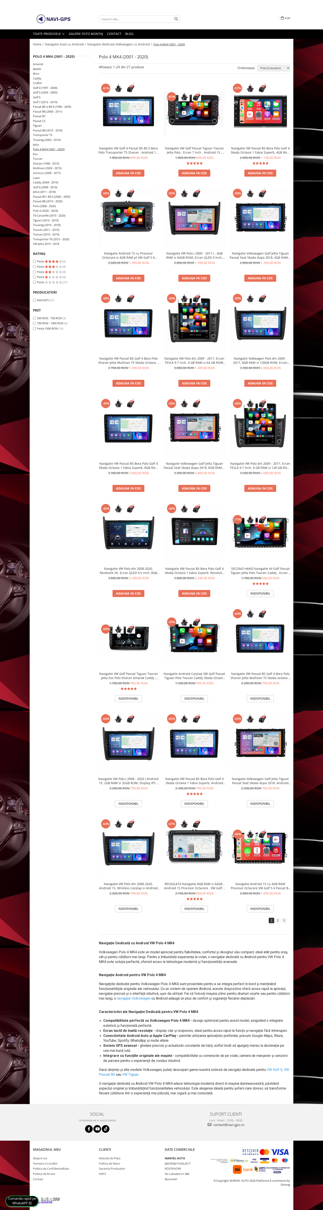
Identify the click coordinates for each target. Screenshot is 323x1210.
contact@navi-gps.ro (228, 1124)
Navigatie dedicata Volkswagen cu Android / (120, 44)
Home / (38, 44)
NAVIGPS (43, 300)
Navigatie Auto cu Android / (66, 44)
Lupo (36, 178)
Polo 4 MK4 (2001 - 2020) (49, 149)
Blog (129, 34)
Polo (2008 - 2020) (44, 206)
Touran (37, 159)
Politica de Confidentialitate (51, 1169)
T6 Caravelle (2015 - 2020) (49, 215)
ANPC (102, 1174)
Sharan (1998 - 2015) (46, 163)
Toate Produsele (47, 34)
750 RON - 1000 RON (50, 323)
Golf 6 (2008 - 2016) (45, 187)
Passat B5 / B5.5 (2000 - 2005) (51, 197)
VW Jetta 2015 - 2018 (46, 244)
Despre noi (40, 1158)
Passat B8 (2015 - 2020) (47, 201)
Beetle (37, 69)
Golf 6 (36, 97)
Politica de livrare (44, 1174)
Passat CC (39, 121)
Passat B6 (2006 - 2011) (47, 111)
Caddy (37, 78)
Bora (36, 73)
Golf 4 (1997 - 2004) (45, 88)
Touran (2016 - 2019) (46, 234)
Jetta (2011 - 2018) (44, 192)
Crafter (37, 83)
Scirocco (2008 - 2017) (47, 173)
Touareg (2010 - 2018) (47, 225)
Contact (114, 34)
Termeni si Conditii (45, 1163)
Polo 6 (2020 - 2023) (45, 211)
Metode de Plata (109, 1158)
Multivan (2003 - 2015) (47, 168)
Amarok (38, 64)
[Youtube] (97, 1129)
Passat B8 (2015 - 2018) (47, 130)
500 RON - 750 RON (49, 318)
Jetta (36, 145)
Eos (35, 154)
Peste (41, 261)
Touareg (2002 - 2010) (47, 140)
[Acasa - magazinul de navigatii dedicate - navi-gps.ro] (55, 19)
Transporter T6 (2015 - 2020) (51, 239)
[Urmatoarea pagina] (284, 920)
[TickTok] (105, 1129)
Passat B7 (39, 116)
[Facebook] (89, 1129)
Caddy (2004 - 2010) (45, 182)
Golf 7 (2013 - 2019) (45, 102)
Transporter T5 (42, 135)
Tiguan (37, 125)
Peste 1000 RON (47, 328)
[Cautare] (176, 19)
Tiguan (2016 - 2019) (46, 220)
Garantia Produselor (112, 1169)
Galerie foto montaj (86, 34)
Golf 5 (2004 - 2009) (45, 92)
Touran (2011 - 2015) (46, 230)
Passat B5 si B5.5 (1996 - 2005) (52, 107)
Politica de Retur (109, 1163)
